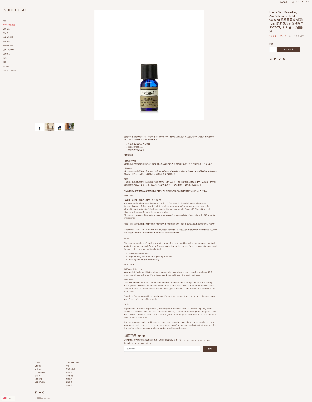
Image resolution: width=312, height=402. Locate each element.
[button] (258, 65)
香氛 (4, 58)
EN (297, 2)
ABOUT (38, 362)
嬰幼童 (5, 33)
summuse (45, 398)
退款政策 (69, 382)
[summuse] (14, 10)
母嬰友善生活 (8, 37)
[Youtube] (40, 393)
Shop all (6, 66)
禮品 (4, 62)
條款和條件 (70, 376)
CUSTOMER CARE (72, 362)
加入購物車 (288, 49)
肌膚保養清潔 (8, 45)
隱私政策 (69, 372)
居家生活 (6, 41)
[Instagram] (43, 393)
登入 (281, 2)
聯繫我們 (69, 379)
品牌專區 (6, 29)
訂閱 (210, 349)
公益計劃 (38, 379)
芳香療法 (6, 54)
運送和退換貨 (70, 369)
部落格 (37, 376)
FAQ (67, 366)
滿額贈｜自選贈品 (9, 70)
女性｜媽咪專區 (8, 50)
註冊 (285, 2)
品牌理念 (38, 369)
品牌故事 (38, 366)
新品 (4, 21)
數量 (271, 44)
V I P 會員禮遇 (40, 372)
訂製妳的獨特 (40, 382)
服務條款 (69, 385)
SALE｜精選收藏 (9, 25)
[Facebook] (36, 393)
